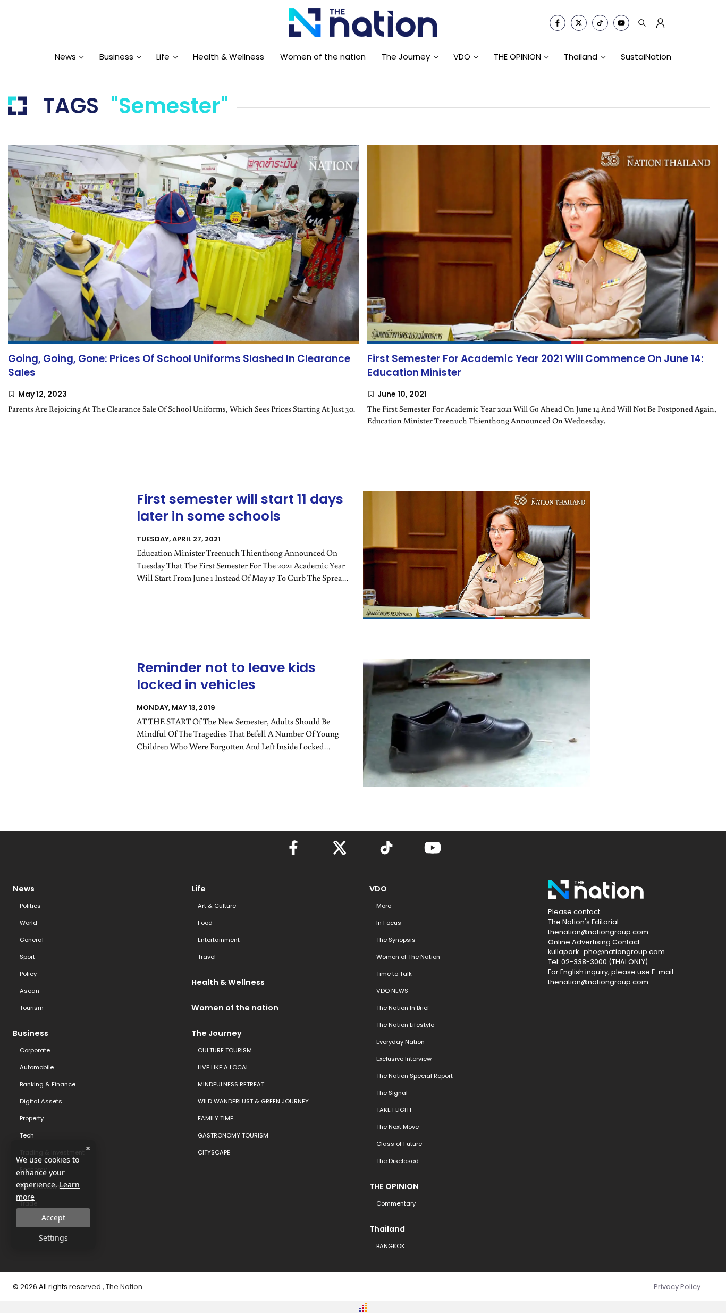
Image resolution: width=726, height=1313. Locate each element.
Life (163, 56)
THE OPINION (517, 56)
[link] (183, 296)
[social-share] (557, 23)
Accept (53, 1217)
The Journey (406, 56)
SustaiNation (646, 56)
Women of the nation (323, 56)
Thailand (580, 56)
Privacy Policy (677, 1287)
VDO (461, 56)
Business (116, 56)
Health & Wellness (228, 56)
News (65, 56)
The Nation (124, 1287)
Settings (53, 1238)
